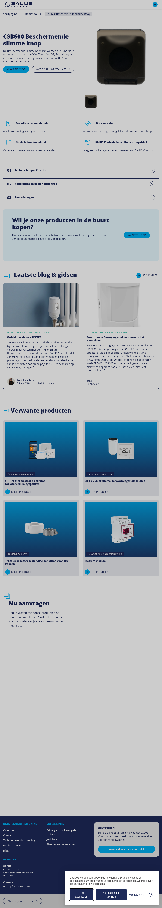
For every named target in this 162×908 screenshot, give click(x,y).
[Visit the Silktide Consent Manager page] (150, 894)
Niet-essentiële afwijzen (111, 894)
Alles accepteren (81, 894)
